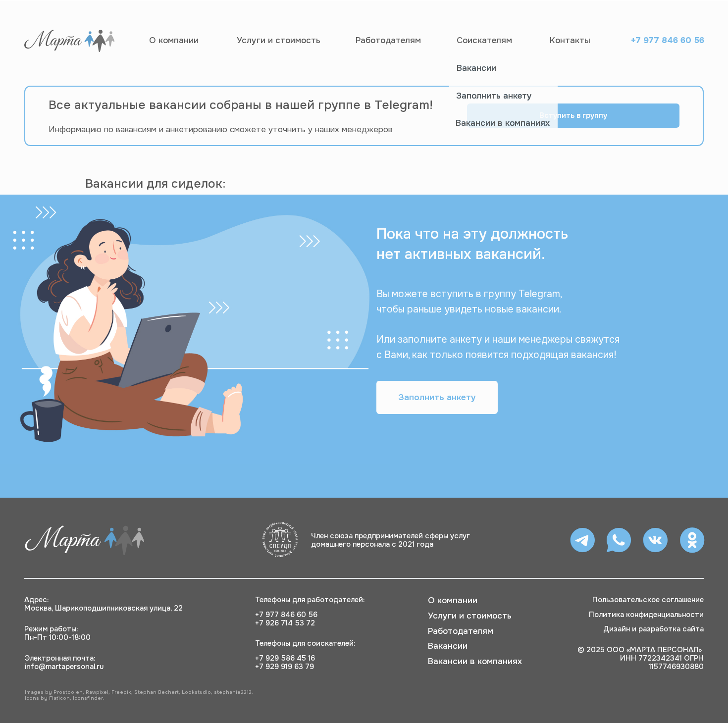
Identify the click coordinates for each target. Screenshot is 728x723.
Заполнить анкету (494, 95)
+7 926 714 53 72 (285, 623)
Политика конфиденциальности (646, 614)
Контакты (570, 40)
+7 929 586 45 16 (285, 658)
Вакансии (476, 67)
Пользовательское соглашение (648, 599)
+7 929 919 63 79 (284, 666)
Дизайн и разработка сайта (653, 628)
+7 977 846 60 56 (667, 40)
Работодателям (388, 40)
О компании (174, 40)
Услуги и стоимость (278, 40)
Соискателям (484, 40)
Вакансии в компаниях (503, 122)
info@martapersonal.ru (64, 666)
